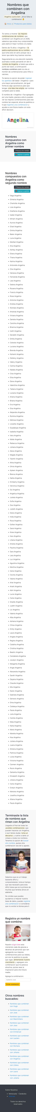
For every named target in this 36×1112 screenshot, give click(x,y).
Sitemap (12, 1096)
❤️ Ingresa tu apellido (22, 154)
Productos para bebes (23, 24)
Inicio (9, 24)
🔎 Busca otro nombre (22, 151)
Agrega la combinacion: (14, 976)
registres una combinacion (17, 105)
